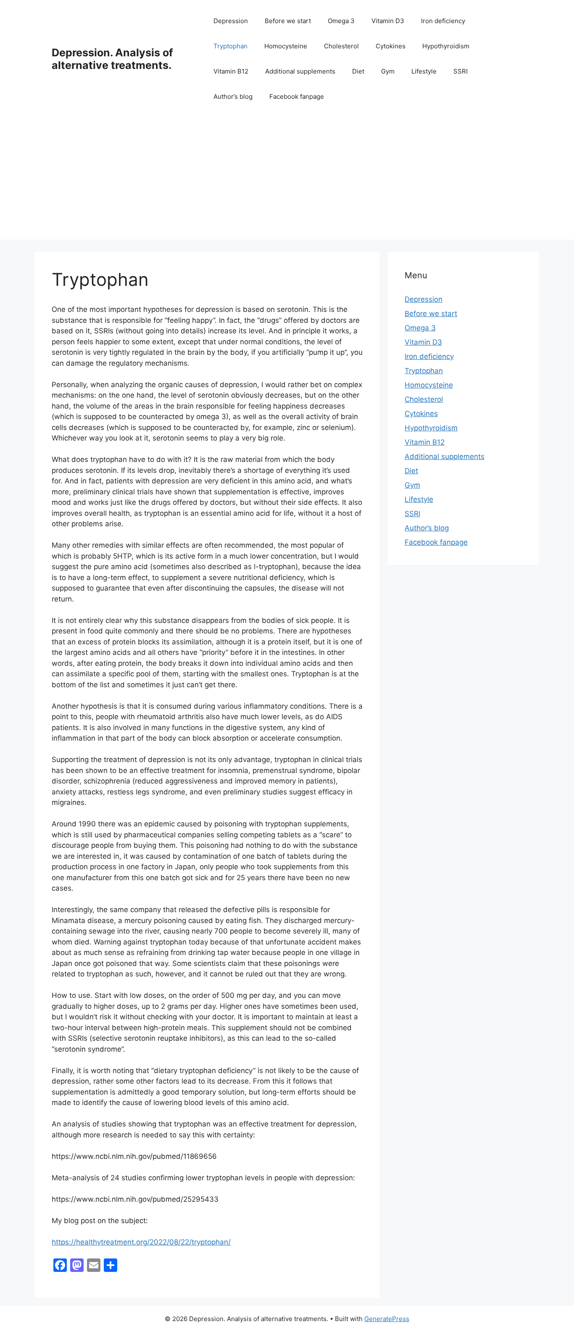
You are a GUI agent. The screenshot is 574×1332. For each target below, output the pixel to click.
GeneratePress (386, 1319)
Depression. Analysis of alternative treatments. (112, 58)
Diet (358, 71)
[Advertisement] (287, 181)
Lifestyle (424, 71)
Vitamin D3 (387, 21)
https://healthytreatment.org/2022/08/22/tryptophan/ (141, 1242)
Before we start (288, 21)
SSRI (460, 71)
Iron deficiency (443, 21)
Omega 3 (341, 21)
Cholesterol (341, 46)
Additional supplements (300, 71)
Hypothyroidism (445, 46)
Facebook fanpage (296, 96)
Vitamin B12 (230, 71)
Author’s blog (233, 96)
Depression (230, 21)
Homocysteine (285, 46)
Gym (388, 71)
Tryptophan (230, 46)
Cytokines (390, 46)
